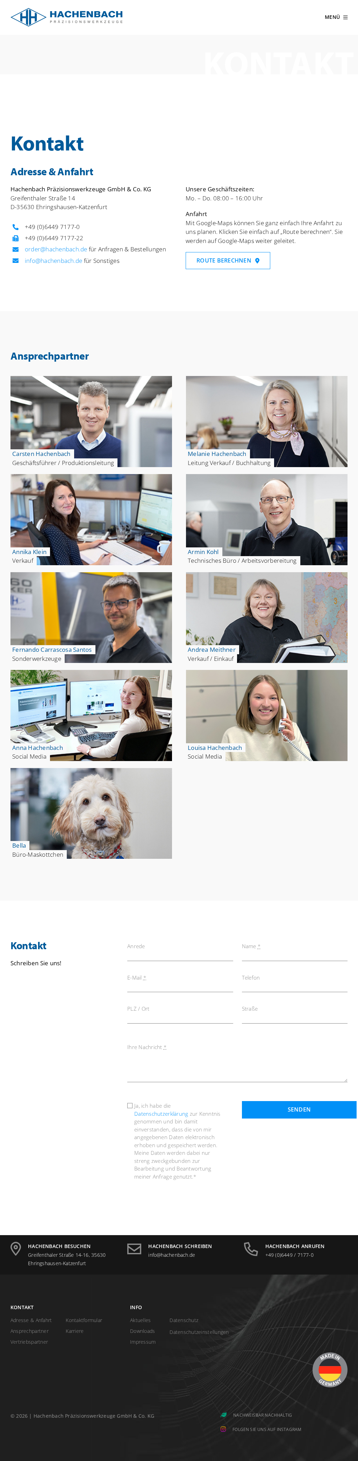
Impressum (143, 1341)
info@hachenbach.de (54, 261)
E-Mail (136, 977)
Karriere (75, 1331)
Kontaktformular (84, 1320)
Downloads (142, 1331)
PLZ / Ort (138, 1008)
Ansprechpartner (29, 1331)
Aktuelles (140, 1320)
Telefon (251, 977)
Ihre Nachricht (146, 1046)
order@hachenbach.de (56, 249)
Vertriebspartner (29, 1341)
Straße (250, 1008)
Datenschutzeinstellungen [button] (199, 1332)
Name (251, 946)
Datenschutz (184, 1320)
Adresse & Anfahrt (31, 1320)
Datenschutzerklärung (161, 1113)
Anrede (136, 946)
